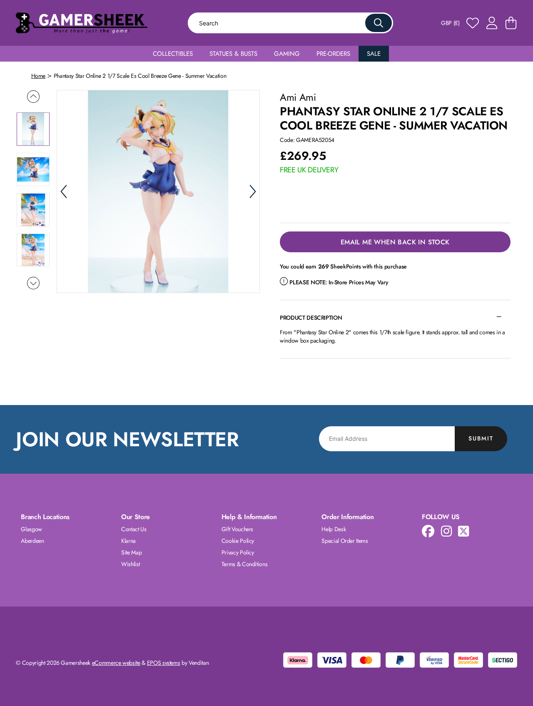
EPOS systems (163, 663)
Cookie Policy (238, 541)
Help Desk (333, 529)
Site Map (131, 552)
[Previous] (63, 191)
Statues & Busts (233, 54)
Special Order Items (344, 541)
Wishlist (130, 564)
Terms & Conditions (245, 564)
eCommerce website (116, 663)
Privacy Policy (238, 552)
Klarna (128, 541)
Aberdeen (32, 541)
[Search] (378, 23)
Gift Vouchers (237, 529)
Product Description (311, 317)
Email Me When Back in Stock (395, 242)
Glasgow (31, 529)
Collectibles (173, 54)
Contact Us (134, 529)
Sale (374, 54)
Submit (480, 438)
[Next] (252, 191)
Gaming (287, 54)
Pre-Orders (333, 54)
